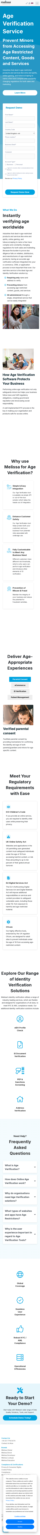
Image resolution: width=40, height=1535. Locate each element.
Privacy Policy (10, 1500)
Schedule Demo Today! (20, 1418)
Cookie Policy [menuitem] (6, 1470)
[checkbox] (20, 164)
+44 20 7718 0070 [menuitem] (8, 1441)
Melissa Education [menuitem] (8, 1460)
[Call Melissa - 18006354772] (27, 3)
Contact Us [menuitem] (5, 1438)
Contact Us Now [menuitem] (7, 1443)
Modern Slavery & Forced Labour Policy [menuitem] (15, 1475)
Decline (20, 1527)
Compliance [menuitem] (5, 1472)
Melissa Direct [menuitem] (6, 1453)
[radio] (10, 164)
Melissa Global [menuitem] (6, 1450)
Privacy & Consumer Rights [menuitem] (11, 1467)
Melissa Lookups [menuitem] (7, 1458)
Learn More (20, 93)
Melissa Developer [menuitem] (8, 1455)
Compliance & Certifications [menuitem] (12, 1465)
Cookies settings (20, 1516)
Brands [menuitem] (4, 1448)
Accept (20, 1521)
